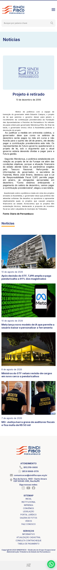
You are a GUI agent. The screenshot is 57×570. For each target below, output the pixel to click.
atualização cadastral (29, 537)
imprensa (28, 505)
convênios (28, 508)
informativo (28, 534)
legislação (28, 511)
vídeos (28, 521)
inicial (29, 499)
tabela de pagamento (28, 544)
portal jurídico (28, 514)
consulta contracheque (28, 540)
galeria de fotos (28, 518)
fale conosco (28, 524)
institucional (29, 502)
